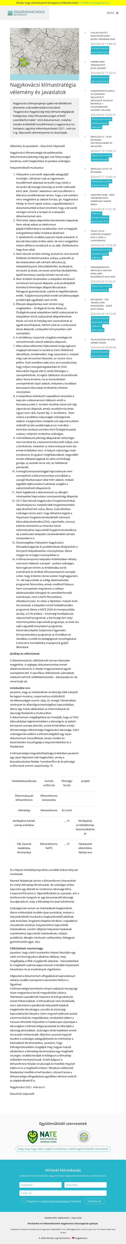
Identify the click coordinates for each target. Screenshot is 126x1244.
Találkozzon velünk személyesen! (103, 341)
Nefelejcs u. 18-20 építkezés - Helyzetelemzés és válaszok (101, 141)
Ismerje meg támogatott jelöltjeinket (98, 65)
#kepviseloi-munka (101, 119)
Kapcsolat (77, 1217)
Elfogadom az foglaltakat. (54, 1201)
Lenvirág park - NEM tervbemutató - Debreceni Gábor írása (102, 199)
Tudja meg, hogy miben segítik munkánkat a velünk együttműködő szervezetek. (63, 1149)
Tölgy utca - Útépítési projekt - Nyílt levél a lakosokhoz (101, 236)
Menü (111, 13)
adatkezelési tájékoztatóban (55, 1201)
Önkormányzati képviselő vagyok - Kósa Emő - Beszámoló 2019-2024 (103, 272)
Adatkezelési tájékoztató (56, 1217)
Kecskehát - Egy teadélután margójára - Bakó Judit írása (101, 304)
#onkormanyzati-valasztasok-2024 (100, 50)
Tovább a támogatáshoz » (95, 2)
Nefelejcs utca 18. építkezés (101, 170)
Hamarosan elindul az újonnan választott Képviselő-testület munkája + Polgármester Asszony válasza (103, 100)
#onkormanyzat (100, 123)
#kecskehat (97, 330)
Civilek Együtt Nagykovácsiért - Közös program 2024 (103, 35)
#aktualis (96, 127)
